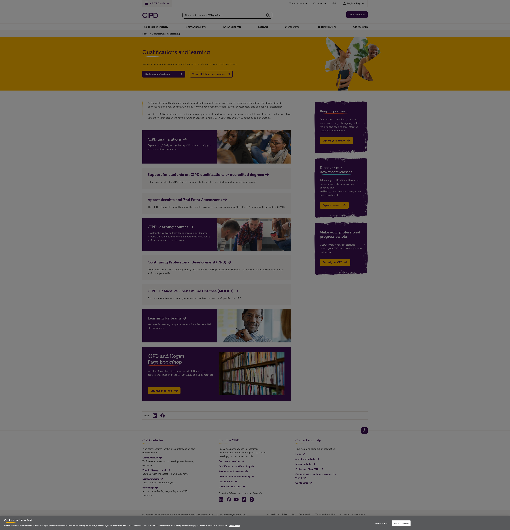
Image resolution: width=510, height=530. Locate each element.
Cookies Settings (381, 523)
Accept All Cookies (401, 523)
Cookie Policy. (234, 525)
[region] (255, 523)
